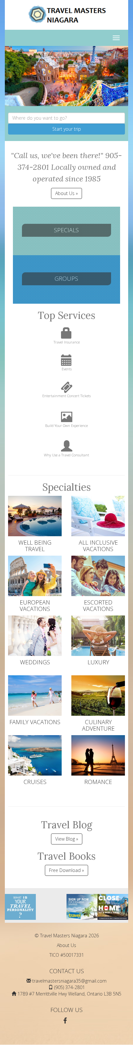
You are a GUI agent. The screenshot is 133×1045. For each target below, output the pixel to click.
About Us (66, 945)
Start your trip (66, 129)
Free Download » (66, 870)
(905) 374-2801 (69, 987)
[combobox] (66, 118)
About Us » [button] (66, 193)
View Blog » (66, 839)
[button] (8, 76)
